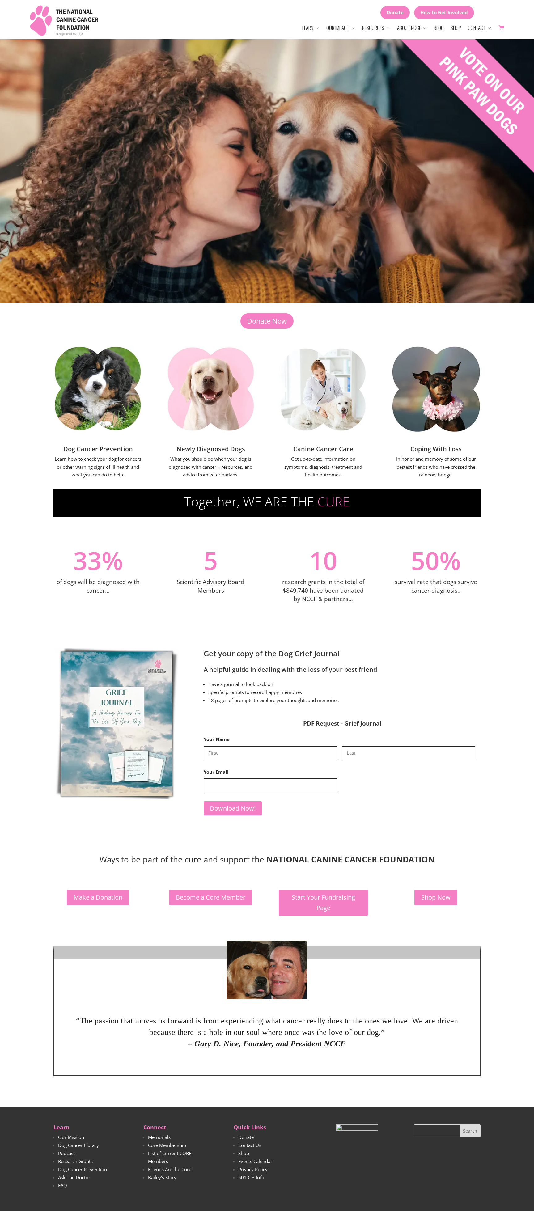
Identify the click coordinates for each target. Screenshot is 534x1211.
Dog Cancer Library (78, 1145)
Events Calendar (255, 1161)
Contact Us (249, 1145)
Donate (395, 12)
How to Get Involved (444, 12)
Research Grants (75, 1161)
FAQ (62, 1185)
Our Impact (337, 28)
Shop (456, 28)
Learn (307, 28)
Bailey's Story (162, 1177)
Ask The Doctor (74, 1177)
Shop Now (436, 897)
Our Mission (71, 1137)
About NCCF (409, 28)
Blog (439, 28)
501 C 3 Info (251, 1177)
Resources (373, 28)
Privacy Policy (253, 1169)
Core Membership (167, 1145)
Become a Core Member (210, 897)
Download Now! (233, 808)
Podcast (66, 1153)
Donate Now (267, 320)
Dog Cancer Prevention (82, 1169)
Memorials (159, 1137)
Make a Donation (98, 897)
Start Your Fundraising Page (323, 902)
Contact (477, 28)
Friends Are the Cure (169, 1169)
